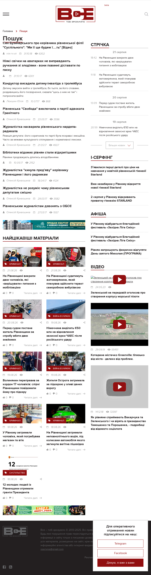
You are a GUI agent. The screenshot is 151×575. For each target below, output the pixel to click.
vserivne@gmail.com (52, 549)
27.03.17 (42, 212)
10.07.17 (35, 101)
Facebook (120, 553)
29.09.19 (100, 349)
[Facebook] (4, 567)
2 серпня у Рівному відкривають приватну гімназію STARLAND (113, 198)
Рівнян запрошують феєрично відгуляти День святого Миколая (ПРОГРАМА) (118, 251)
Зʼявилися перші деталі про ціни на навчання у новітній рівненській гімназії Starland (118, 170)
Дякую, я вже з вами (120, 563)
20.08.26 (12, 322)
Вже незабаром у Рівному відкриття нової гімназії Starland (116, 185)
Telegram (120, 543)
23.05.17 (42, 119)
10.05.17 (18, 162)
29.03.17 (42, 198)
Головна (8, 31)
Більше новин (117, 145)
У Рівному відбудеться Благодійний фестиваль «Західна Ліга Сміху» (115, 238)
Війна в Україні (61, 316)
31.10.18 (28, 53)
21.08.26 (12, 270)
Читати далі (31, 293)
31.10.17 (18, 76)
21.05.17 (42, 145)
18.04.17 (42, 180)
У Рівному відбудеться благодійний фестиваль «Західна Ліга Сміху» (115, 225)
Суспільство (17, 472)
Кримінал (15, 264)
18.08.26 (12, 427)
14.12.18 (99, 412)
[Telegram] (10, 567)
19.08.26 (56, 322)
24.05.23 (100, 287)
